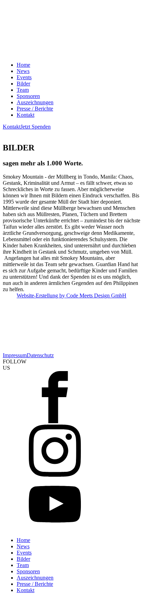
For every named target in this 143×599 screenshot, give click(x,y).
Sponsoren (28, 96)
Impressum (15, 355)
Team (23, 90)
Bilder (23, 84)
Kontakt (25, 115)
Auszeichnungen (35, 102)
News (23, 71)
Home (23, 65)
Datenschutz (40, 355)
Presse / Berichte (35, 109)
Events (24, 77)
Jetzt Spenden (35, 127)
